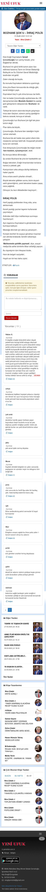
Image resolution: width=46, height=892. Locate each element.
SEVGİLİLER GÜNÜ (12, 740)
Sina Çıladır (9, 691)
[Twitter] (18, 51)
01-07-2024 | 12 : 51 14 (11, 640)
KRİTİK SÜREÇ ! (11, 694)
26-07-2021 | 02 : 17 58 (11, 659)
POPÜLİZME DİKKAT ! (12, 810)
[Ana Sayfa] (13, 844)
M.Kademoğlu (10, 746)
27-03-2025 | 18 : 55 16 (11, 627)
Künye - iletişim (10, 853)
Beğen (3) (11, 538)
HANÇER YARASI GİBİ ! (13, 820)
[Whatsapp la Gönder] (28, 51)
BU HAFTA (19, 776)
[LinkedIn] (23, 51)
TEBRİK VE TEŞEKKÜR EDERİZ (16, 623)
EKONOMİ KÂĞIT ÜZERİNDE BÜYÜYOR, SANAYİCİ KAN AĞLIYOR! (19, 722)
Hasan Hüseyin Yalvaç (14, 737)
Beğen (10, 405)
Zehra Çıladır (10, 728)
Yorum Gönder (11, 318)
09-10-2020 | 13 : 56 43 (11, 648)
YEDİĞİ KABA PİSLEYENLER (16, 713)
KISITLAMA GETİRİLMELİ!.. (15, 656)
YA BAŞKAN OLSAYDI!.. (13, 666)
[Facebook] (13, 51)
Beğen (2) (11, 379)
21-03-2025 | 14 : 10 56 (11, 670)
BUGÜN (8, 776)
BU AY (29, 776)
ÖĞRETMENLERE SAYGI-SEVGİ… (18, 731)
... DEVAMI (36, 375)
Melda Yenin (10, 755)
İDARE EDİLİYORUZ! (12, 645)
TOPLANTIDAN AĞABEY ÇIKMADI (17, 802)
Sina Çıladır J (10, 701)
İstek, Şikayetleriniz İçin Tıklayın (12, 886)
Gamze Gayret (10, 718)
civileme (8, 710)
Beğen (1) (11, 475)
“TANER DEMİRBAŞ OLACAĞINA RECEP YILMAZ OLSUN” (17, 704)
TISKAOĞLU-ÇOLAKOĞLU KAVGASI (18, 793)
